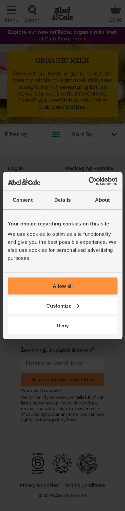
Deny (63, 325)
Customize (58, 305)
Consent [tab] (23, 199)
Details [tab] (62, 199)
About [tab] (102, 199)
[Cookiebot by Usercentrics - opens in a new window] (89, 181)
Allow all (63, 286)
